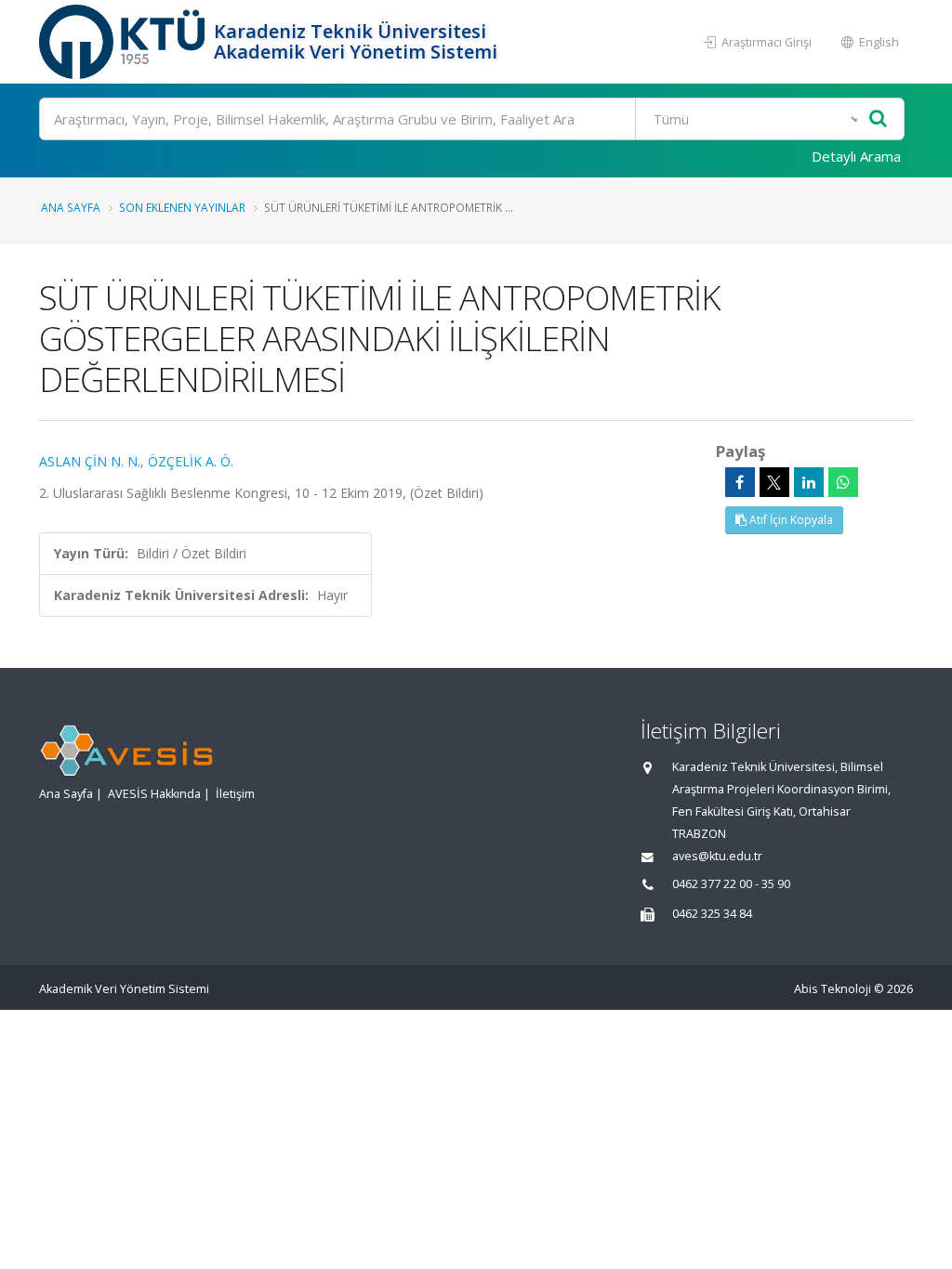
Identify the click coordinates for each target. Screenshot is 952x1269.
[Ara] (878, 119)
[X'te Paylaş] (774, 482)
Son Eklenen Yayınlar (182, 207)
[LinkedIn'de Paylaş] (809, 482)
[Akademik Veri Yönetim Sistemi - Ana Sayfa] (124, 42)
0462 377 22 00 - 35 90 (731, 884)
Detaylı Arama (856, 156)
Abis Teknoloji (832, 989)
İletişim (235, 794)
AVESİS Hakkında (154, 794)
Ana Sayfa (70, 207)
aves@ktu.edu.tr (717, 856)
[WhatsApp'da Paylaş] (843, 482)
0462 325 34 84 (712, 914)
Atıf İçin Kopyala (790, 520)
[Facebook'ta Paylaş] (740, 482)
